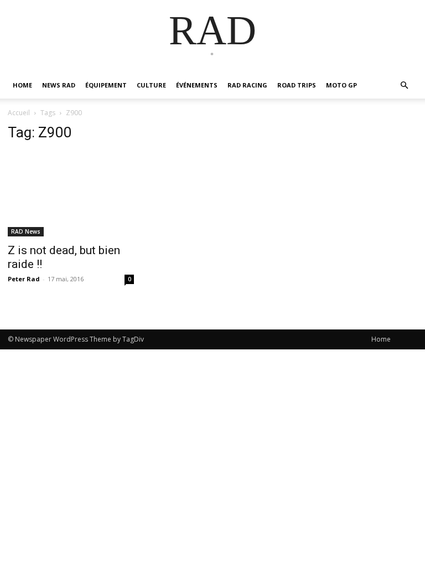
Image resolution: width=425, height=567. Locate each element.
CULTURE (151, 85)
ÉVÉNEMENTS (196, 85)
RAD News (25, 231)
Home (381, 339)
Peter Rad (24, 279)
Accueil (19, 112)
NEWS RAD (58, 85)
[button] (404, 85)
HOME (22, 85)
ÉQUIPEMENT (106, 85)
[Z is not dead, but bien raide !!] (71, 194)
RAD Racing (247, 85)
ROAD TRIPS (296, 85)
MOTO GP (341, 85)
